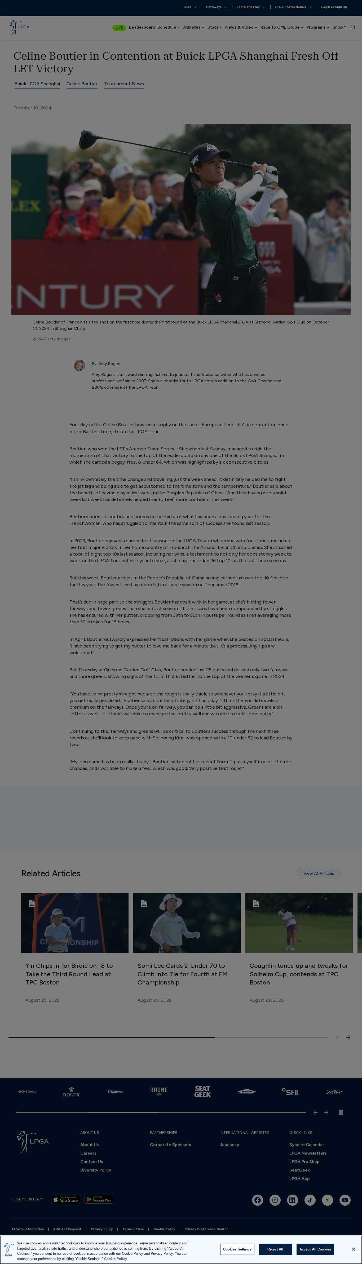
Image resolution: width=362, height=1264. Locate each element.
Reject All (275, 1249)
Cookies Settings (237, 1249)
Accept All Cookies (315, 1249)
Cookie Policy (115, 1259)
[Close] (353, 1249)
